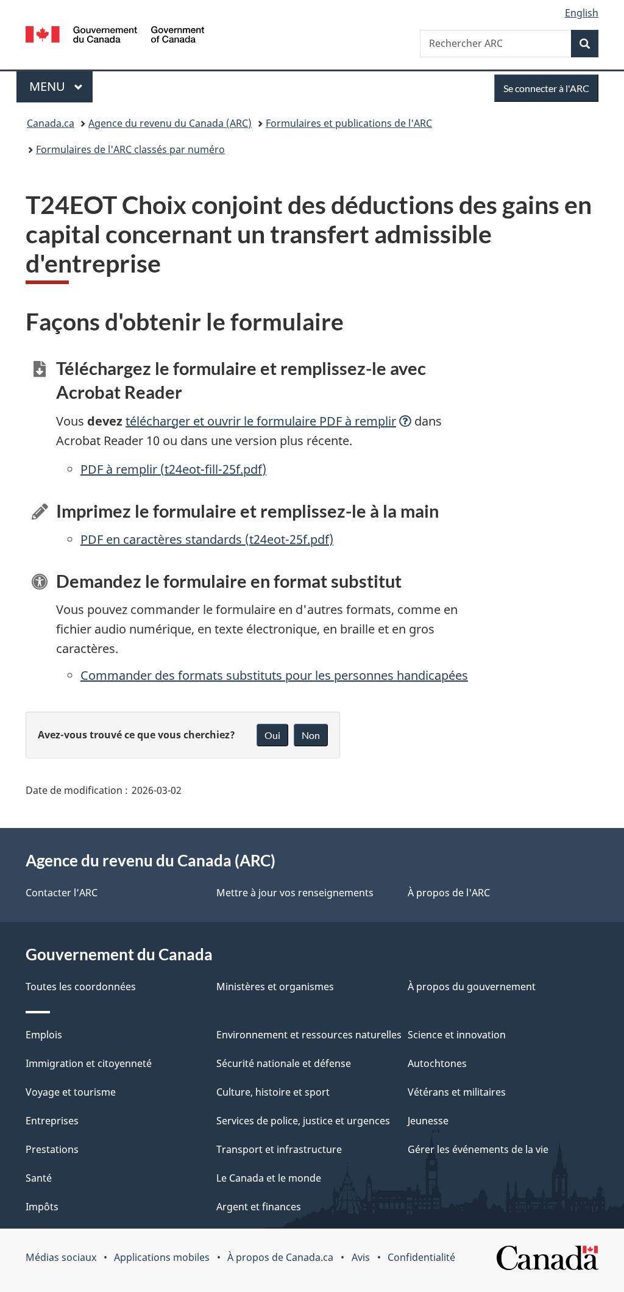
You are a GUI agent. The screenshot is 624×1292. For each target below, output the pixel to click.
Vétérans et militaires (457, 1092)
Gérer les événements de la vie (478, 1149)
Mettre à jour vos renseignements (295, 892)
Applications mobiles (162, 1257)
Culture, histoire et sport (273, 1092)
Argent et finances (258, 1206)
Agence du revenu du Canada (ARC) (170, 123)
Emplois (44, 1034)
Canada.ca (50, 123)
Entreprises (52, 1120)
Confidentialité (421, 1257)
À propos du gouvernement (472, 986)
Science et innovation (457, 1034)
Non (311, 735)
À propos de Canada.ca (280, 1257)
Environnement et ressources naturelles (309, 1034)
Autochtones (437, 1063)
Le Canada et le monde (268, 1178)
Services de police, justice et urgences (303, 1120)
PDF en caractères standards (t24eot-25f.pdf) (206, 539)
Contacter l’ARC (62, 892)
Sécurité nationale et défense (283, 1063)
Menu (61, 86)
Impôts (42, 1206)
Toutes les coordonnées (81, 986)
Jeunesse (428, 1120)
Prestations (52, 1149)
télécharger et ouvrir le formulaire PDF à (261, 421)
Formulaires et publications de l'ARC (349, 123)
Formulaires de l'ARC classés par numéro (130, 149)
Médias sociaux (61, 1257)
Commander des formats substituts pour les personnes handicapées (274, 675)
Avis (361, 1257)
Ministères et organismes (275, 986)
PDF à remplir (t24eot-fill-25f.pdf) (173, 469)
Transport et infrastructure (279, 1149)
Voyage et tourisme (71, 1092)
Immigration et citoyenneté (89, 1063)
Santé (39, 1178)
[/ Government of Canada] (115, 36)
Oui (272, 735)
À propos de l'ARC (449, 892)
